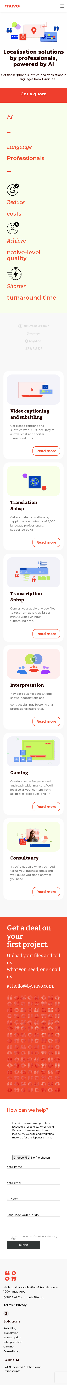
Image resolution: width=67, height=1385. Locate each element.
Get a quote (33, 93)
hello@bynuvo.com (32, 986)
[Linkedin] (6, 1313)
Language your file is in (23, 1215)
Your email (14, 1183)
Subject (12, 1199)
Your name (14, 1167)
